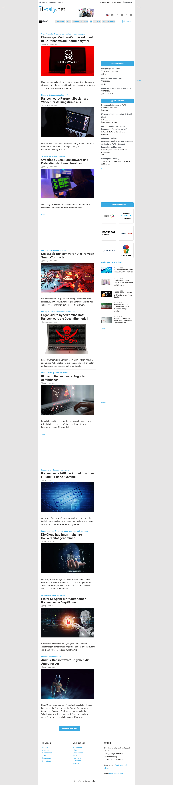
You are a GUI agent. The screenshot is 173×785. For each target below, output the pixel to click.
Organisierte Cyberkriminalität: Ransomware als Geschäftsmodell (64, 316)
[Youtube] (131, 14)
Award (75, 755)
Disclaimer (46, 761)
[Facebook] (121, 14)
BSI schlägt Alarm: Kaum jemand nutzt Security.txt (123, 271)
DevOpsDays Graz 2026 (110, 68)
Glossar (76, 750)
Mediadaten (77, 748)
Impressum (46, 758)
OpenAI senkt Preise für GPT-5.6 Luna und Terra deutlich (123, 295)
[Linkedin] (112, 14)
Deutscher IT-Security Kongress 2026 (116, 88)
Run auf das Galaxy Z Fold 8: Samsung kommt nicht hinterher (123, 283)
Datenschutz (47, 753)
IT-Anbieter (77, 761)
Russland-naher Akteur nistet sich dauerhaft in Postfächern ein (123, 320)
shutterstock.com (116, 773)
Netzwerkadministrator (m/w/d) (113, 105)
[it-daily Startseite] (56, 9)
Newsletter (77, 758)
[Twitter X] (126, 14)
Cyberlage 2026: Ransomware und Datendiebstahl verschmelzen (64, 161)
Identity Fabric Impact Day (111, 78)
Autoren (76, 764)
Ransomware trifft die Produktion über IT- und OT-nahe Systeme (67, 475)
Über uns (45, 750)
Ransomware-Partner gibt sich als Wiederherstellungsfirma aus (64, 100)
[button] (43, 21)
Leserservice (78, 753)
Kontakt (45, 748)
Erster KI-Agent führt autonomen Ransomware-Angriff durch (63, 600)
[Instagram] (117, 14)
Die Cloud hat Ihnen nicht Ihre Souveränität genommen (61, 536)
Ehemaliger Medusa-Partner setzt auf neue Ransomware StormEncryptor (67, 39)
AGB (44, 755)
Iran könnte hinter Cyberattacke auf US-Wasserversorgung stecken (122, 308)
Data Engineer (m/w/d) (110, 159)
